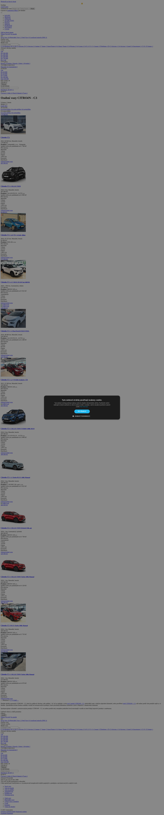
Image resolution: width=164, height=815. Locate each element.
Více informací (84, 407)
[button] (82, 416)
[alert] (82, 407)
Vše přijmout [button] (82, 411)
